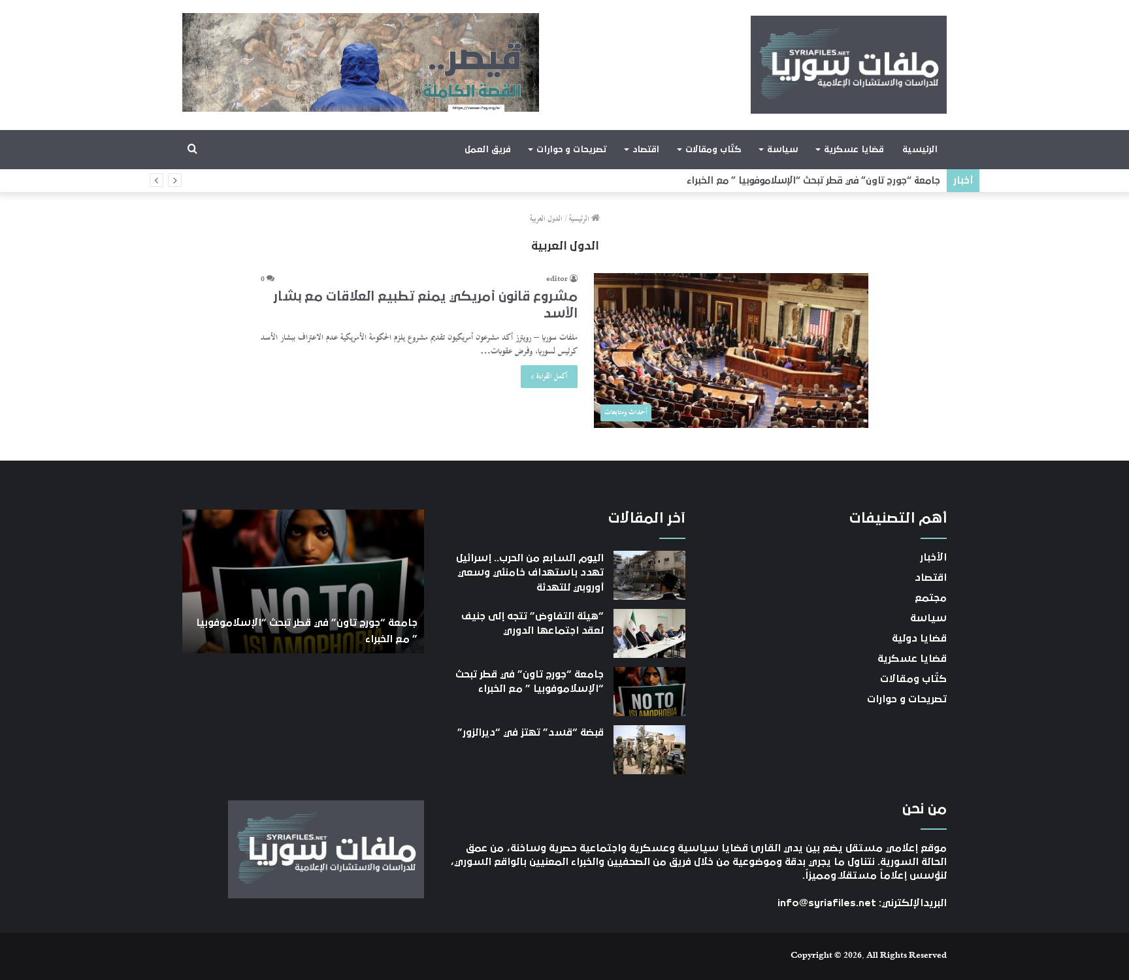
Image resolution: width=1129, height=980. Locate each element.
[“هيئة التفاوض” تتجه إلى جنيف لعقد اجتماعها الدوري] (649, 633)
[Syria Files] (849, 65)
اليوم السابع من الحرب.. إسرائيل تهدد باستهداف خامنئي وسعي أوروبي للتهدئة (530, 572)
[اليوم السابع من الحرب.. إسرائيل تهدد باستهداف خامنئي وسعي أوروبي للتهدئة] (649, 575)
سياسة (782, 150)
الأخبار (933, 557)
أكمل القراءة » (549, 377)
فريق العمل (488, 150)
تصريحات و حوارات (571, 150)
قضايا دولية (919, 638)
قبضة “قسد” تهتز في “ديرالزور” (530, 732)
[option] (303, 581)
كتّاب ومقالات (713, 150)
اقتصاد (645, 150)
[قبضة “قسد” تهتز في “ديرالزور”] (649, 749)
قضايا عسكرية (853, 150)
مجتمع (931, 597)
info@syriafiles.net (826, 902)
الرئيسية (920, 150)
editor (557, 280)
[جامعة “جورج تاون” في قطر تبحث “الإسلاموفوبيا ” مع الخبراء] (649, 691)
